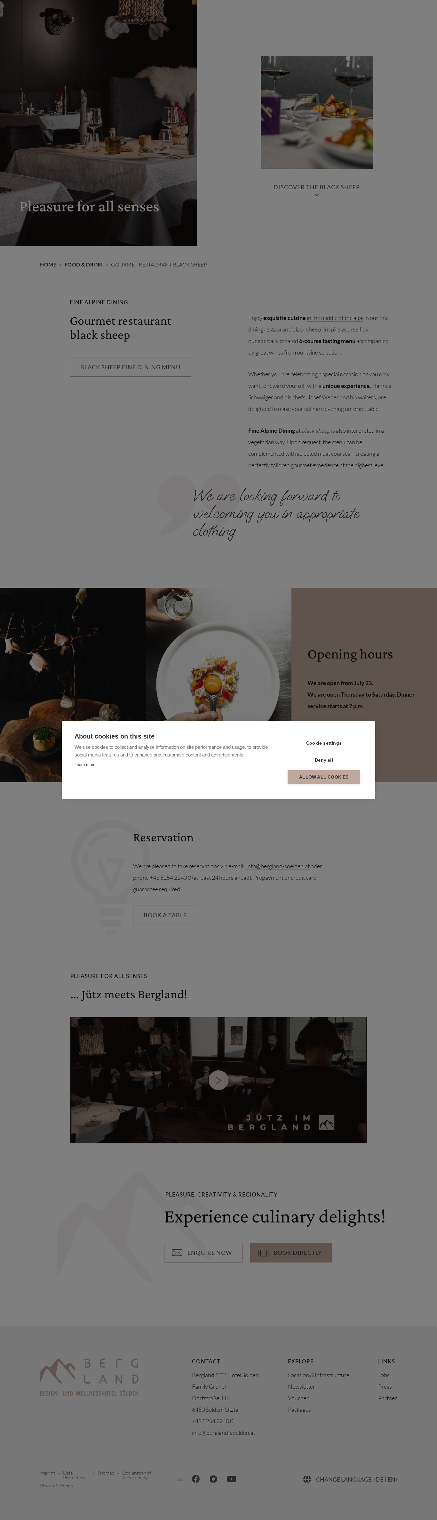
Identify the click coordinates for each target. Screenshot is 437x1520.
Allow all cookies (323, 777)
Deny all (324, 760)
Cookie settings (324, 743)
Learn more (85, 764)
